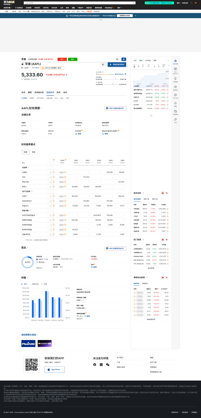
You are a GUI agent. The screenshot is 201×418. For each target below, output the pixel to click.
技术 (58, 92)
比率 (56, 98)
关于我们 (120, 358)
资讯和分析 (39, 92)
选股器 (14, 11)
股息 (61, 98)
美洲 (63, 11)
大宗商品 (148, 60)
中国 (19, 11)
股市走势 (137, 193)
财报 (67, 98)
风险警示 (194, 412)
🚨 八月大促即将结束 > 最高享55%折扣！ (159, 3)
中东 (73, 11)
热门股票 (137, 239)
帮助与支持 (121, 367)
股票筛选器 (98, 8)
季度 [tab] (33, 152)
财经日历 (89, 8)
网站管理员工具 (155, 372)
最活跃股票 (137, 199)
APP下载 (153, 362)
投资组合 (153, 367)
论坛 (65, 92)
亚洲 (78, 11)
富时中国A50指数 (139, 90)
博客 (151, 358)
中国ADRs (57, 11)
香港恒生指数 (138, 93)
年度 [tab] (25, 152)
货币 (135, 60)
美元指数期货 (138, 108)
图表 (30, 92)
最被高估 (145, 283)
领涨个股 (146, 199)
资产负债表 (40, 98)
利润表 (32, 98)
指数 (140, 60)
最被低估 (136, 283)
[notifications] (191, 3)
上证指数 (136, 86)
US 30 (136, 101)
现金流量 (49, 98)
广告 (118, 362)
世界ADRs (49, 11)
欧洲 (68, 11)
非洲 (83, 11)
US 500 (136, 105)
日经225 (136, 97)
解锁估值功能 (119, 74)
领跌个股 (155, 199)
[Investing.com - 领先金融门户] (9, 3)
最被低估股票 (139, 277)
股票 (6, 11)
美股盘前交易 (35, 11)
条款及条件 (174, 412)
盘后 (43, 11)
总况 (23, 92)
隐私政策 (185, 412)
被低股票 (96, 11)
